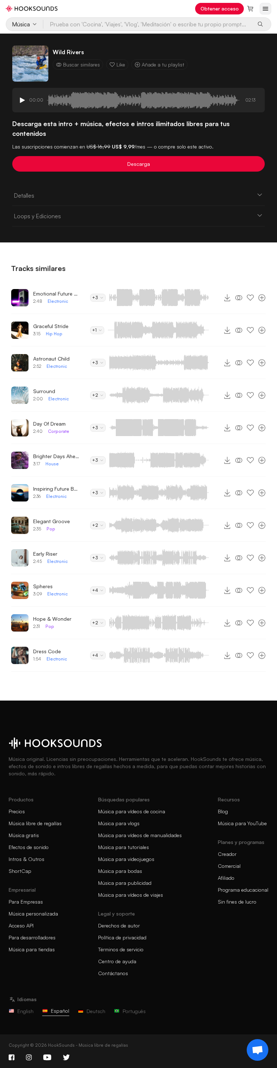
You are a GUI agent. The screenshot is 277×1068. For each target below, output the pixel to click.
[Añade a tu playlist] (262, 298)
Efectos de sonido (29, 847)
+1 (94, 330)
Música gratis (24, 835)
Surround (44, 391)
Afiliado (226, 878)
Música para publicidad (124, 883)
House (52, 463)
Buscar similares (81, 64)
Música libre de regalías (35, 823)
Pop (51, 528)
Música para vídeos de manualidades (140, 835)
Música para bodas (120, 871)
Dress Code (47, 651)
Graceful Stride (51, 326)
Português (134, 1011)
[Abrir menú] (265, 8)
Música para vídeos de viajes (130, 895)
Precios (17, 811)
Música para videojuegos (126, 859)
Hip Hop (54, 333)
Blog (223, 811)
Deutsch (96, 1011)
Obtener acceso (220, 8)
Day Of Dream (49, 424)
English (25, 1011)
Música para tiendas (32, 949)
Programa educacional (243, 890)
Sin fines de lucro (237, 902)
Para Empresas (26, 902)
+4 (95, 590)
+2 (95, 395)
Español (60, 1011)
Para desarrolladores (32, 937)
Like (120, 64)
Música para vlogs (119, 823)
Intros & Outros (26, 859)
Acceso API (21, 925)
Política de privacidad (122, 937)
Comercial (229, 866)
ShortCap (20, 871)
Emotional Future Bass (56, 293)
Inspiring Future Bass (56, 489)
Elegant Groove (51, 521)
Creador (227, 854)
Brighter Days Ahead (56, 456)
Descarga (138, 164)
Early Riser (45, 554)
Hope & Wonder (52, 619)
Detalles (24, 195)
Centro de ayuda (117, 961)
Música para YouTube (242, 823)
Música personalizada (33, 913)
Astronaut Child (51, 359)
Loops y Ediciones (37, 216)
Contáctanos (113, 973)
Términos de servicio (121, 949)
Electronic (58, 301)
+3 (95, 297)
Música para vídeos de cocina (131, 811)
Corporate (58, 431)
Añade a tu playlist (163, 64)
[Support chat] (257, 1050)
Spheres (43, 586)
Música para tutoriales (123, 847)
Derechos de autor (119, 925)
